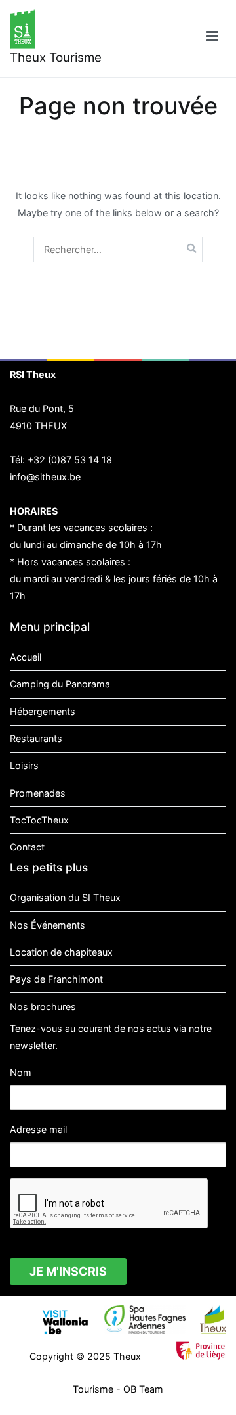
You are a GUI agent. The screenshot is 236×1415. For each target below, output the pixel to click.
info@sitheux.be (45, 476)
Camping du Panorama (60, 683)
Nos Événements (47, 925)
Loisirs (24, 765)
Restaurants (36, 738)
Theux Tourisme (56, 57)
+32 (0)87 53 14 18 (70, 459)
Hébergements (42, 711)
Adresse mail (38, 1129)
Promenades (38, 793)
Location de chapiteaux (61, 952)
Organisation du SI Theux (65, 897)
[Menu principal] (212, 38)
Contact (27, 846)
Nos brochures (43, 1006)
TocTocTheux (39, 819)
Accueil (25, 656)
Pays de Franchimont (56, 979)
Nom (20, 1072)
